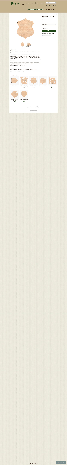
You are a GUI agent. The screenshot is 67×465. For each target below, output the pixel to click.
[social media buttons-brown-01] (30, 463)
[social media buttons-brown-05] (37, 463)
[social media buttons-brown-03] (34, 463)
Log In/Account (51, 5)
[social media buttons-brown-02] (32, 463)
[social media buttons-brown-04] (35, 463)
